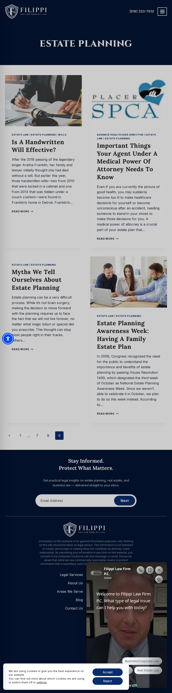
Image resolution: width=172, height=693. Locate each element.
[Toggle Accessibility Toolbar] (8, 338)
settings (41, 682)
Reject (107, 681)
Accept (108, 672)
